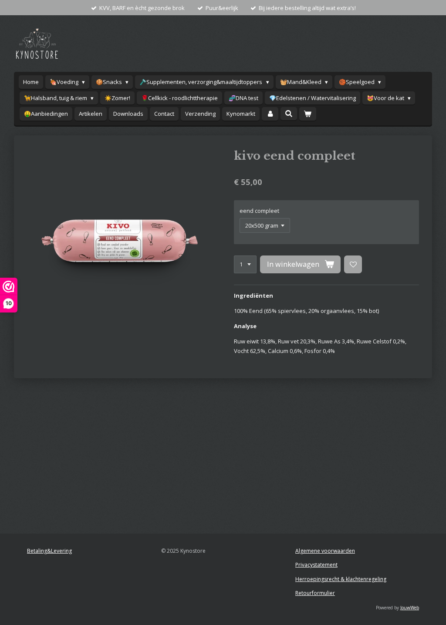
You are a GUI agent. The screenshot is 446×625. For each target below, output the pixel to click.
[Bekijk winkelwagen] (307, 114)
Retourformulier (315, 593)
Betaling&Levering (49, 550)
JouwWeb (409, 608)
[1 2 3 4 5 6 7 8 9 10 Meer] (245, 264)
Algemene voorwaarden (325, 550)
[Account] (270, 114)
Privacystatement (316, 564)
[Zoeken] (288, 113)
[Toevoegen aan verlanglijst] (353, 264)
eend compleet (259, 211)
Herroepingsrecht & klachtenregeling (340, 579)
